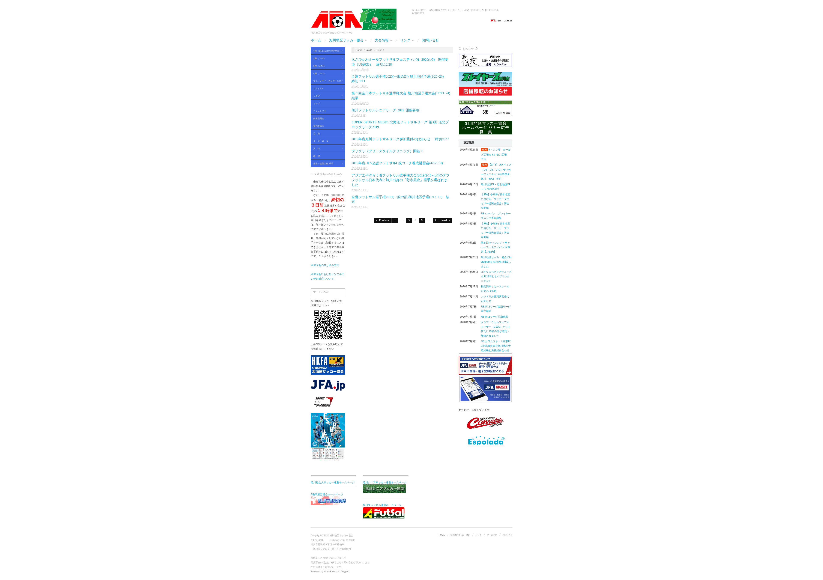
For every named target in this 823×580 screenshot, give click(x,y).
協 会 (315, 133)
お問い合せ (430, 40)
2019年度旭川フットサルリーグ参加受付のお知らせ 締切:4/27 (400, 139)
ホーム (316, 40)
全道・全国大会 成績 (322, 163)
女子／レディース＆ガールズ (326, 81)
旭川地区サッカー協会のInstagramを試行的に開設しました (496, 261)
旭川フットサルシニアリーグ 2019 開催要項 (385, 110)
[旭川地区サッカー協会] (353, 18)
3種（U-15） (318, 66)
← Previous (382, 220)
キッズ (316, 103)
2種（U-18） (318, 58)
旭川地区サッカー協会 (346, 40)
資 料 (315, 148)
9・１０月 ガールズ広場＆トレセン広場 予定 (496, 154)
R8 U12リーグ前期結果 (494, 316)
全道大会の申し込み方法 (325, 265)
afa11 (369, 49)
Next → (446, 220)
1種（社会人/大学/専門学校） (326, 51)
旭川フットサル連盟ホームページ (382, 505)
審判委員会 (318, 125)
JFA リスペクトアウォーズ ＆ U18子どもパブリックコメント (496, 276)
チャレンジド (319, 110)
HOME (442, 534)
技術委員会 (318, 118)
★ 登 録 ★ (320, 140)
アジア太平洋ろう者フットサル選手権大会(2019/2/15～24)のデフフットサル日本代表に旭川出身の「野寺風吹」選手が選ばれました (400, 180)
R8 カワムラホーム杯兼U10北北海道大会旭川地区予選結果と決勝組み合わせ (496, 345)
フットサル (317, 88)
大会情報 (382, 40)
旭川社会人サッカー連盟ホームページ (332, 482)
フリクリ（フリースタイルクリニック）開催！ (387, 151)
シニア (315, 96)
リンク (405, 40)
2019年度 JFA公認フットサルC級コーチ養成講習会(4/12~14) (397, 163)
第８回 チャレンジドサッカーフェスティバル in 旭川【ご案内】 (495, 247)
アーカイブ (492, 534)
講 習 (316, 155)
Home (359, 49)
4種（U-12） (318, 73)
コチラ (333, 562)
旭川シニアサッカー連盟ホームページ (385, 482)
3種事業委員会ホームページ (327, 494)
